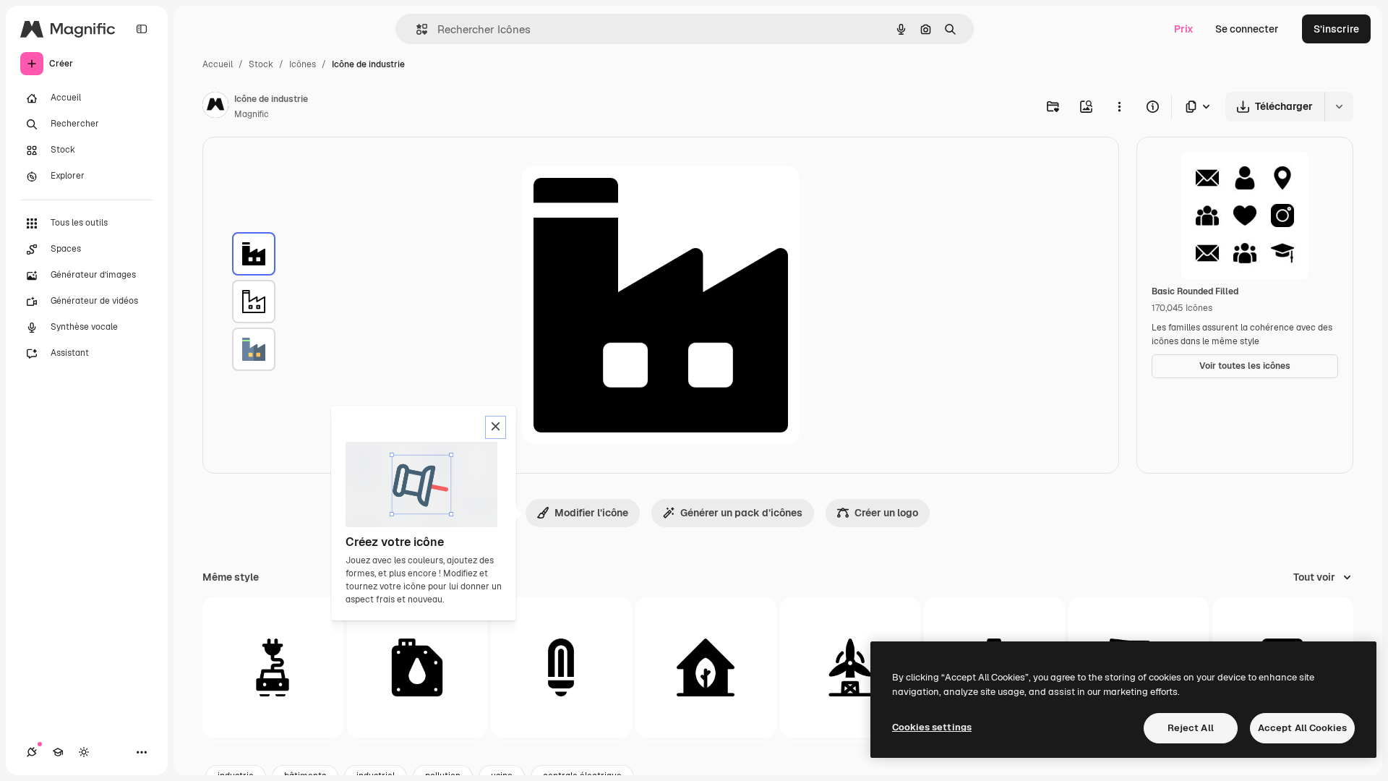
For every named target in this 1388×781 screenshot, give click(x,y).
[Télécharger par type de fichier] (1198, 106)
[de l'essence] (417, 667)
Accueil (217, 64)
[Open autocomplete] (416, 29)
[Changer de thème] (83, 752)
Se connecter (1247, 28)
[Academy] (57, 752)
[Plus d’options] (1119, 106)
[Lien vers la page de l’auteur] (215, 107)
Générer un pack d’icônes (741, 512)
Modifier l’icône (591, 512)
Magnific (251, 114)
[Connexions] (31, 752)
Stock (261, 64)
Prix (1184, 28)
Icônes (302, 64)
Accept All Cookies (1302, 728)
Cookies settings (932, 727)
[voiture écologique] (272, 667)
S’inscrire (1336, 28)
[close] (495, 427)
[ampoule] (561, 667)
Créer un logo (886, 512)
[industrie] (253, 254)
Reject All (1191, 728)
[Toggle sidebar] (141, 28)
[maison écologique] (705, 667)
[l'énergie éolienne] (850, 667)
